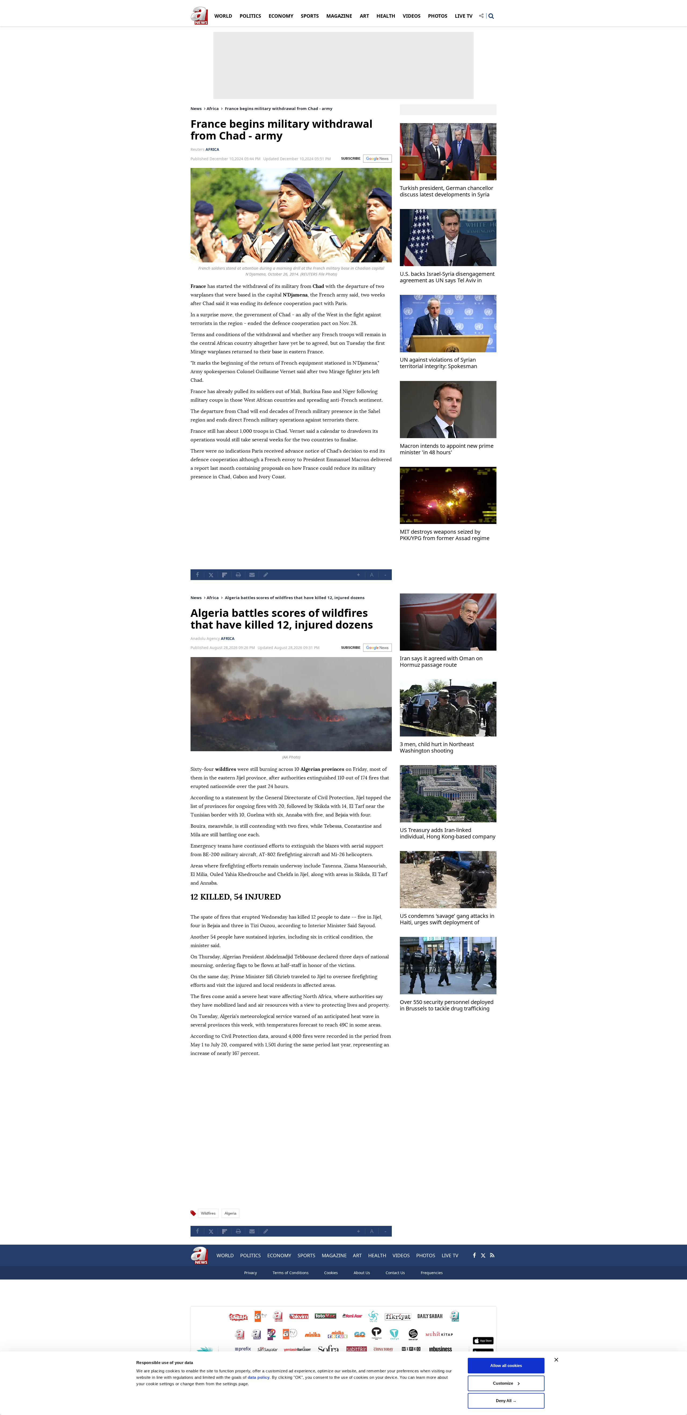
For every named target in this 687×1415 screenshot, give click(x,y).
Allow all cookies (506, 1365)
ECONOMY (281, 16)
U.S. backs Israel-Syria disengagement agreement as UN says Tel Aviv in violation (447, 278)
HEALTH (386, 16)
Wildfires (208, 1213)
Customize (503, 1383)
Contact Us (395, 1272)
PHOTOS (437, 16)
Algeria (230, 1213)
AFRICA (212, 149)
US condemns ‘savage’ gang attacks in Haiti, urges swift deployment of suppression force (447, 920)
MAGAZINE (339, 16)
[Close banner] (556, 1360)
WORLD (223, 16)
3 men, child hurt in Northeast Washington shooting (437, 747)
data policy (259, 1377)
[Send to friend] (252, 575)
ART (364, 16)
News (196, 108)
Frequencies (432, 1272)
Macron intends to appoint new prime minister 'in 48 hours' (447, 449)
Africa (213, 108)
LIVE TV (464, 16)
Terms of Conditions (291, 1272)
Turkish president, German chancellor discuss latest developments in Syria (446, 191)
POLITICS (250, 16)
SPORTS (310, 16)
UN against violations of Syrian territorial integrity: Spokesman (438, 363)
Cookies (331, 1272)
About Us (362, 1272)
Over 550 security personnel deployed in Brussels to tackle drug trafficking (447, 1005)
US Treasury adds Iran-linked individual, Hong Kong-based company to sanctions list (447, 834)
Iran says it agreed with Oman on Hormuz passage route (441, 661)
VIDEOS (412, 16)
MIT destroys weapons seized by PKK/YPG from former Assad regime (444, 535)
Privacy (250, 1272)
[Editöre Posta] (265, 575)
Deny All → (506, 1400)
